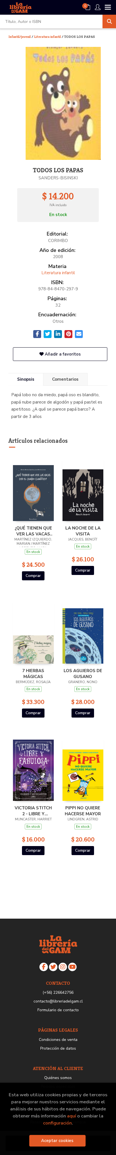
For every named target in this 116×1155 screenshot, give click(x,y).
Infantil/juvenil (20, 36)
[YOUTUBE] (72, 967)
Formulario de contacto (58, 1010)
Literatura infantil (48, 36)
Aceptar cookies (57, 1140)
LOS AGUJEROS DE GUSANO (83, 673)
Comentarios (65, 379)
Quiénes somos (58, 1077)
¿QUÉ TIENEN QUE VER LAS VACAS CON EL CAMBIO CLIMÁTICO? (33, 531)
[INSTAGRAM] (63, 967)
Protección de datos (58, 1048)
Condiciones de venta (58, 1039)
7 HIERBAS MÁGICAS (33, 673)
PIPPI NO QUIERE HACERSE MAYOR (83, 810)
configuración (57, 1123)
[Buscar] (109, 21)
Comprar (33, 575)
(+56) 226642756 (58, 992)
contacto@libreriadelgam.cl (58, 1001)
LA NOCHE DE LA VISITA (83, 531)
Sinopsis (25, 379)
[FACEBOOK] (43, 967)
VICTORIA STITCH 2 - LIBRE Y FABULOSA (33, 810)
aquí (71, 1116)
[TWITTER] (53, 967)
